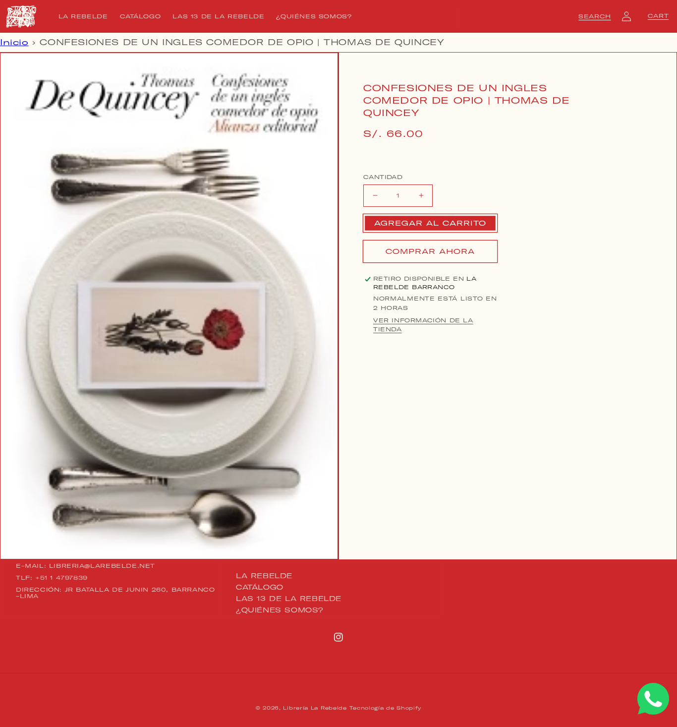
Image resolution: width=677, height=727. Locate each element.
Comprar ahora (430, 251)
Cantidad (382, 177)
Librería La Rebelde (314, 708)
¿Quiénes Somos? (280, 610)
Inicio (14, 42)
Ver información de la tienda (423, 325)
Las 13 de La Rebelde (288, 599)
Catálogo (259, 587)
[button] (595, 16)
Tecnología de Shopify (385, 708)
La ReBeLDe (264, 576)
